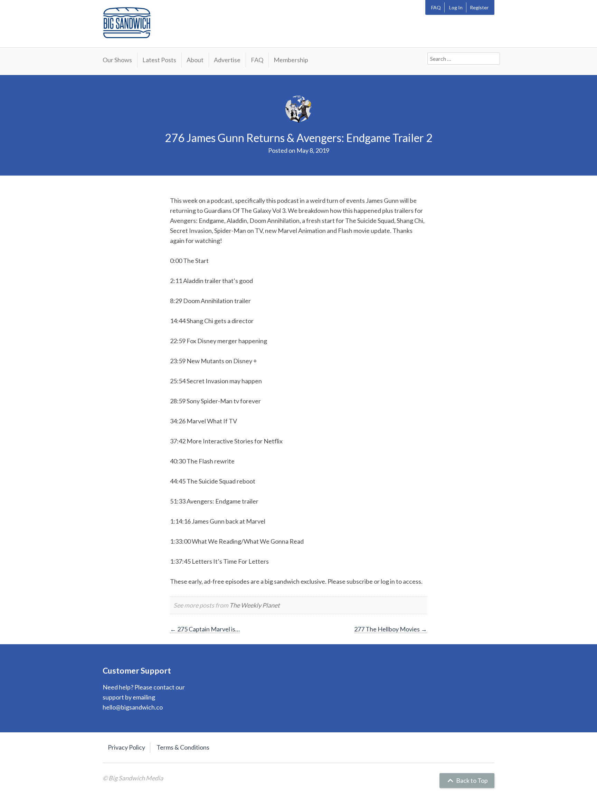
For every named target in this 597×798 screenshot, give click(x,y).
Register (479, 7)
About (195, 60)
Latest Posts (159, 60)
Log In (456, 7)
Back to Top (471, 780)
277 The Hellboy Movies (390, 629)
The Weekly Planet (254, 605)
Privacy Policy (126, 747)
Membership (291, 60)
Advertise (227, 60)
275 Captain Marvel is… (205, 629)
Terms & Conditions (183, 747)
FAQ (436, 7)
